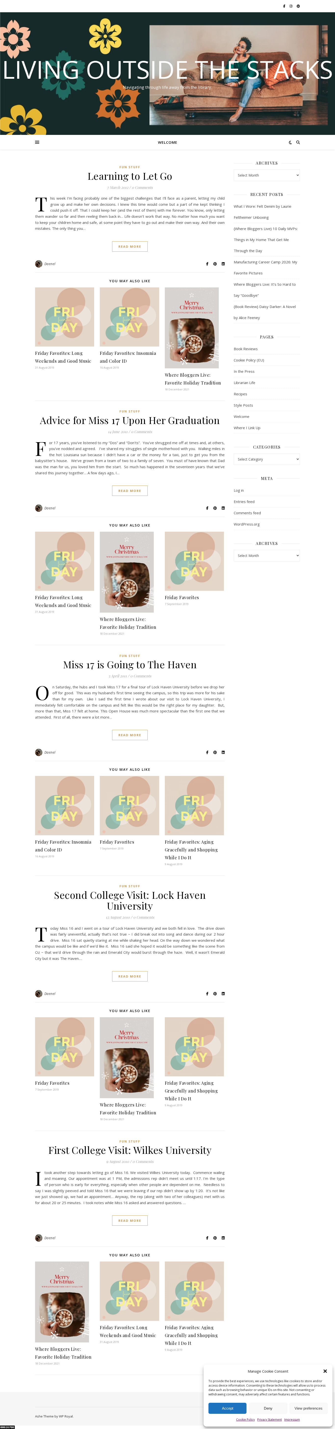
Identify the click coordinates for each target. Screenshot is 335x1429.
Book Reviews (246, 348)
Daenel (50, 263)
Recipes (240, 393)
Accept (227, 1408)
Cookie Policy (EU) (249, 360)
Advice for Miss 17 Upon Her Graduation (130, 419)
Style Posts (243, 405)
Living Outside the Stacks (167, 69)
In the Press (244, 371)
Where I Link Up (247, 427)
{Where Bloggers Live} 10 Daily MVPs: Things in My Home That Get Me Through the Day (266, 239)
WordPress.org (247, 524)
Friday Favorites (182, 597)
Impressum (292, 1419)
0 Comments (142, 187)
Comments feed (247, 512)
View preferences (308, 1408)
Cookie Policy (245, 1419)
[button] (325, 1371)
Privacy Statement (269, 1419)
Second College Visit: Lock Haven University (130, 900)
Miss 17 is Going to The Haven (130, 664)
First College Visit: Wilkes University (129, 1149)
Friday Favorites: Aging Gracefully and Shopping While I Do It (191, 850)
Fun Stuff (129, 167)
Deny (268, 1408)
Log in (239, 490)
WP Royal (66, 1416)
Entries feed (244, 501)
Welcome (167, 142)
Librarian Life (244, 382)
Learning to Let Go (130, 175)
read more (129, 246)
